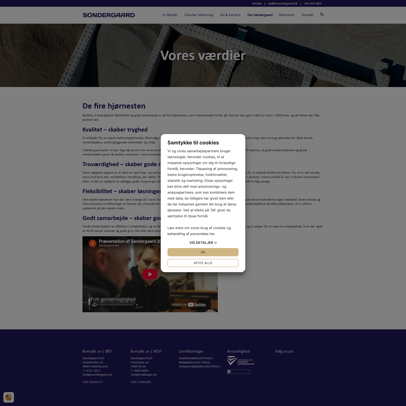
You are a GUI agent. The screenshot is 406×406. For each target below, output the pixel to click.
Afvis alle (203, 263)
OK (203, 252)
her (212, 234)
